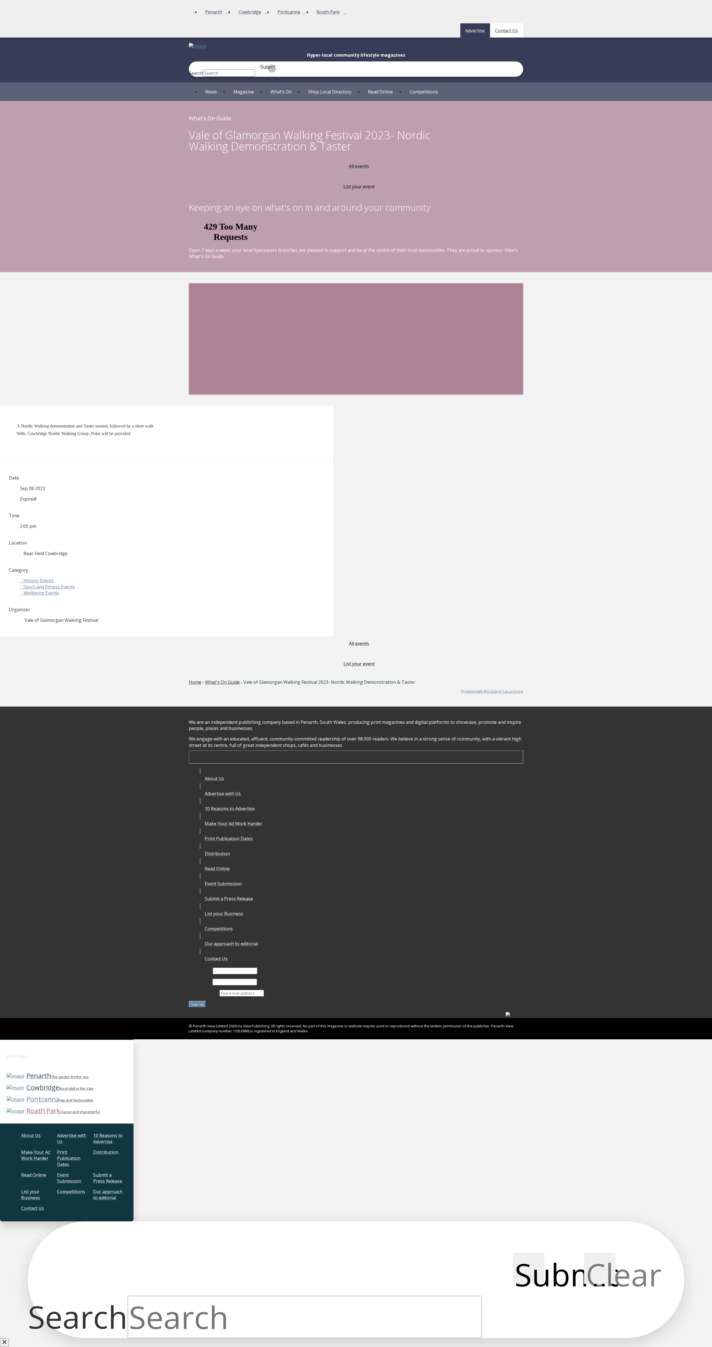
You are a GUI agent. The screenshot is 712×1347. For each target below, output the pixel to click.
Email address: (204, 993)
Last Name (200, 982)
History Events (38, 581)
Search (196, 73)
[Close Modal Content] (4, 1342)
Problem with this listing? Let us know (492, 691)
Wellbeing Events (41, 593)
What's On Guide (222, 682)
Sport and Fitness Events (49, 587)
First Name (200, 971)
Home (195, 682)
